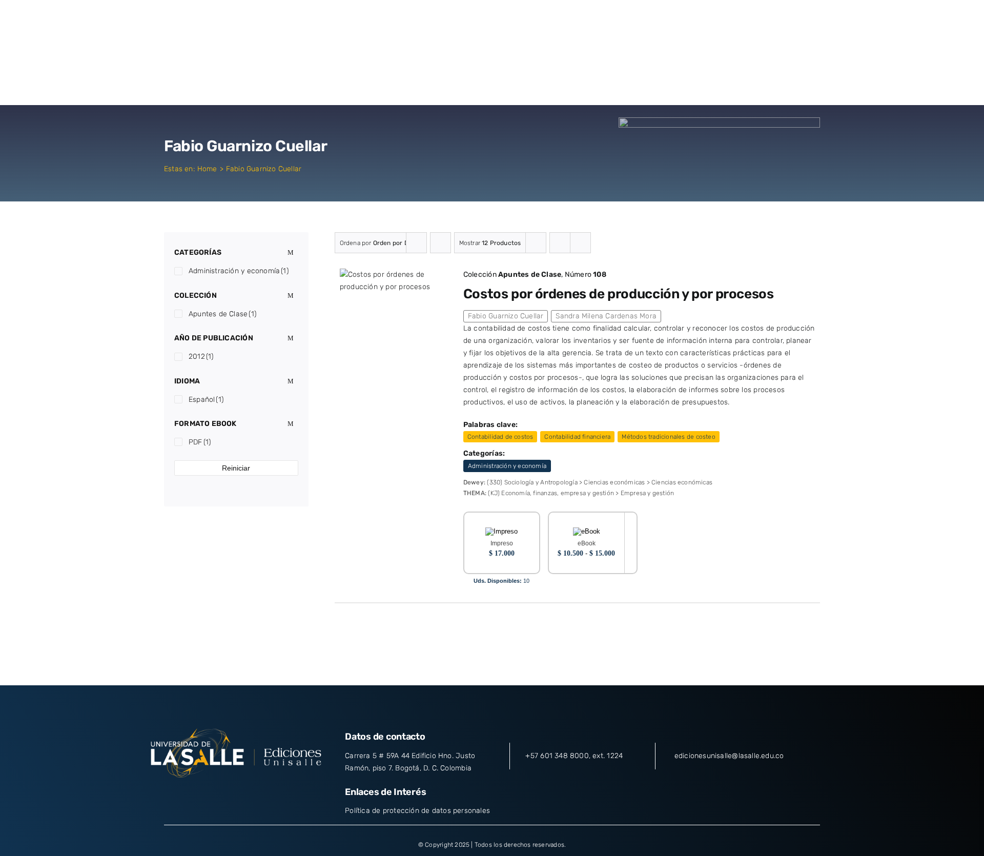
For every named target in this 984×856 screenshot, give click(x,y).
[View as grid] (560, 243)
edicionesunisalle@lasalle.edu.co (729, 755)
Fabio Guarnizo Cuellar (506, 316)
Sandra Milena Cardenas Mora (606, 316)
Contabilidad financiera (577, 436)
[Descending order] (440, 243)
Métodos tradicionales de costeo (668, 436)
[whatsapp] (273, 794)
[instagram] (236, 794)
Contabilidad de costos (500, 436)
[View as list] (580, 243)
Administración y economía (507, 466)
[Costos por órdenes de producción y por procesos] (392, 274)
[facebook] (199, 794)
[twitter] (217, 794)
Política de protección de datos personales (417, 810)
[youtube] (255, 794)
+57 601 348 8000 (556, 755)
